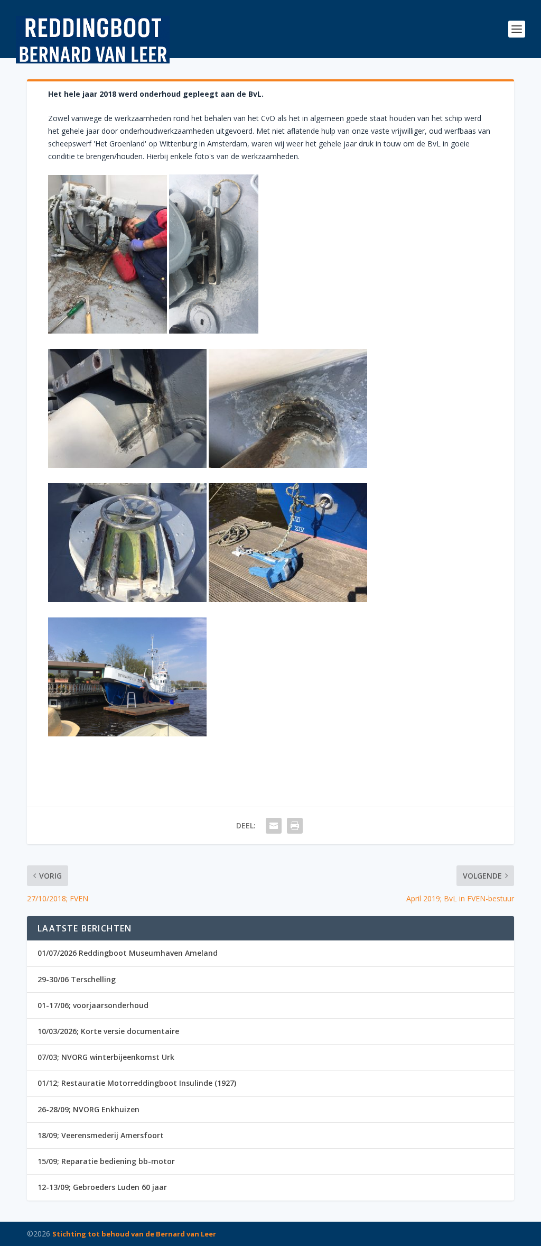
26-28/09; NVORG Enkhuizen (88, 1109)
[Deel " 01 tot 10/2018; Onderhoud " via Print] (294, 825)
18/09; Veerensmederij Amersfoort (101, 1135)
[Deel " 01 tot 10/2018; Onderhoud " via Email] (273, 825)
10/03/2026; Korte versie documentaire (108, 1031)
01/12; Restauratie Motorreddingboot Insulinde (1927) (137, 1083)
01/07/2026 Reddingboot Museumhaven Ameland (128, 953)
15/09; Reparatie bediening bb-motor (106, 1161)
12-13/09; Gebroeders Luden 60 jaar (102, 1187)
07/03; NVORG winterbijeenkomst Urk (106, 1057)
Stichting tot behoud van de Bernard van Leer (134, 1234)
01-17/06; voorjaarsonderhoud (93, 1005)
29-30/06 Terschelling (77, 979)
